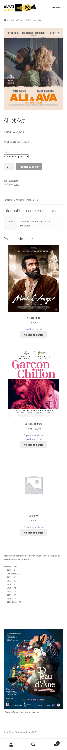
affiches (20, 20)
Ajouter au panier (29, 166)
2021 (28, 20)
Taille (7, 152)
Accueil (10, 20)
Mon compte (11, 744)
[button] (58, 33)
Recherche (33, 744)
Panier (51, 742)
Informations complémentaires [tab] (21, 199)
